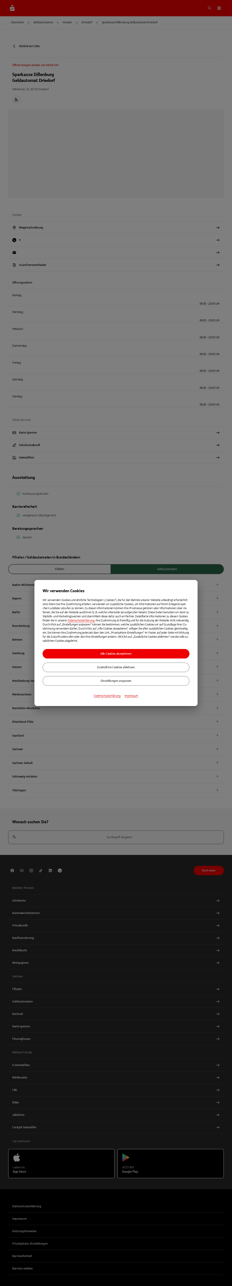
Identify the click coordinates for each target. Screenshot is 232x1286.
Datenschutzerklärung (81, 620)
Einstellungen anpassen (116, 680)
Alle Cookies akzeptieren (116, 653)
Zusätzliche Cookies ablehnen (116, 667)
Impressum (131, 695)
